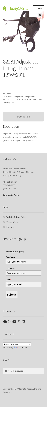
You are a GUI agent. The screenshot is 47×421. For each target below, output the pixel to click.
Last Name (10, 268)
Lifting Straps (29, 96)
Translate (23, 347)
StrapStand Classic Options (14, 99)
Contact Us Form (11, 195)
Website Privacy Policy (16, 217)
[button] (40, 15)
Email (8, 280)
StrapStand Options (35, 99)
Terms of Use (12, 222)
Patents (10, 227)
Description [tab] (23, 116)
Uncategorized (9, 102)
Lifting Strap (18, 96)
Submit (11, 294)
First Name (10, 257)
